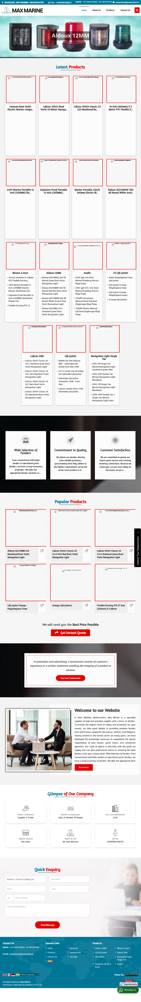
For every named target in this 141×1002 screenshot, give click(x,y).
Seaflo (87, 272)
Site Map (73, 957)
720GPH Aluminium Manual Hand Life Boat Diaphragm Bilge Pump (86, 301)
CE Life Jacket (120, 272)
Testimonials (75, 952)
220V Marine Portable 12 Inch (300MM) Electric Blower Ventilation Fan (20, 288)
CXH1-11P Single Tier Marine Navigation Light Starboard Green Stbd (103, 366)
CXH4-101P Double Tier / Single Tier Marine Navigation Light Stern (103, 397)
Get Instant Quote (73, 633)
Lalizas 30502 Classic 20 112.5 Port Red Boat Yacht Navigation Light (37, 374)
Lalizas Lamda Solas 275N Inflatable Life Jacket (71, 390)
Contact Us (125, 10)
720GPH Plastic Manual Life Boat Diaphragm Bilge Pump (87, 311)
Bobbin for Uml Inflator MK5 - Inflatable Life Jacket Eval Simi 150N (69, 363)
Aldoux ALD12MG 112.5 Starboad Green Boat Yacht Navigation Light (53, 311)
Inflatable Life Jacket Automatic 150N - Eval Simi (69, 381)
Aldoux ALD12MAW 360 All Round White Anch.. (120, 191)
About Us (96, 10)
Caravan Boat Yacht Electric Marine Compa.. (20, 108)
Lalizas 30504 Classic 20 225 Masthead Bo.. (87, 108)
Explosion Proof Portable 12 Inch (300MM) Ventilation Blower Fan (21, 298)
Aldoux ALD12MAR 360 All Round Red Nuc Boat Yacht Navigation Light (54, 291)
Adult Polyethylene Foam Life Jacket (120, 279)
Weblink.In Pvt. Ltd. (34, 985)
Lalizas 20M (37, 356)
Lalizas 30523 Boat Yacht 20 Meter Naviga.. (53, 108)
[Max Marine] (22, 10)
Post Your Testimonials (70, 678)
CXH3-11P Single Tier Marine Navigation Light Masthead (103, 387)
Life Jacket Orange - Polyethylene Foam (118, 286)
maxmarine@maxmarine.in (127, 2)
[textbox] (25, 879)
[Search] (137, 10)
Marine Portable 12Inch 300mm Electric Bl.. (87, 191)
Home (84, 10)
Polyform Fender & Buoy (103, 965)
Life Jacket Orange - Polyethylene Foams (118, 294)
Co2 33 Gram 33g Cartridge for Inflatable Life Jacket (71, 372)
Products (110, 10)
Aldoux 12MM (53, 272)
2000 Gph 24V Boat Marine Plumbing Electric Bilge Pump (87, 280)
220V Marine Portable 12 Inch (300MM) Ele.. (20, 191)
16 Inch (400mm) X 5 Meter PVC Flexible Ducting (21, 279)
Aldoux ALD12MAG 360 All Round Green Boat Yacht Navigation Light (54, 280)
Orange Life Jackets (118, 299)
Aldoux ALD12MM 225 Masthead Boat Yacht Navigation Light (18, 554)
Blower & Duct (20, 272)
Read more (84, 767)
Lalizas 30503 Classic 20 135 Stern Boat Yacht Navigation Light (36, 384)
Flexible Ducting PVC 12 (19, 305)
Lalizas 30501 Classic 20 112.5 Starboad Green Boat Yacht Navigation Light (37, 363)
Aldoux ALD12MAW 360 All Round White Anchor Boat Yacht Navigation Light (54, 301)
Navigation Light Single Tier (104, 358)
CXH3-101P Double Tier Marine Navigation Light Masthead (103, 377)
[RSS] (50, 961)
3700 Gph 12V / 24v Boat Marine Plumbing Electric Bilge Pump (87, 291)
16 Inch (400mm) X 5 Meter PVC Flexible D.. (121, 108)
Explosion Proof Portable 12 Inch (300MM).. (53, 191)
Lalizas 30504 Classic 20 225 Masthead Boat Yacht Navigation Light (37, 394)
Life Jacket (70, 356)
